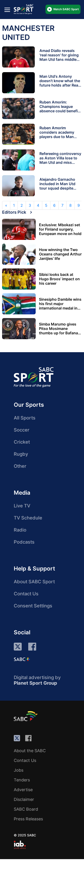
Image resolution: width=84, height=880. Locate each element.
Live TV (22, 506)
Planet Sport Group (35, 683)
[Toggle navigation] (7, 9)
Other (20, 466)
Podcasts (24, 542)
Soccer (21, 430)
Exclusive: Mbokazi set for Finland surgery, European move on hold (60, 229)
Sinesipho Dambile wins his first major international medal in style (60, 303)
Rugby (21, 454)
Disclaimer (24, 799)
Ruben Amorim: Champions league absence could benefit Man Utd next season (59, 109)
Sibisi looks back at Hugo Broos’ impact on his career (59, 279)
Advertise (23, 789)
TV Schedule (28, 518)
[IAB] (20, 845)
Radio (20, 530)
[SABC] (26, 716)
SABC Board (26, 809)
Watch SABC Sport (66, 9)
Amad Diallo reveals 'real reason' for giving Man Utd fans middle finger (59, 57)
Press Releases (28, 818)
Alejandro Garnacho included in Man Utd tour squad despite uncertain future (57, 186)
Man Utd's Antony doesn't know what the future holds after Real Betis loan (59, 83)
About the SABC (30, 750)
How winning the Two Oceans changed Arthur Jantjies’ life (60, 254)
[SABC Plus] (22, 659)
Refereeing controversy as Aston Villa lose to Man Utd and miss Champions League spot (60, 162)
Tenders (22, 779)
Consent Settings (33, 606)
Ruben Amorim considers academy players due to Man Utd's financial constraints (56, 137)
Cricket (22, 442)
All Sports (24, 418)
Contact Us (26, 593)
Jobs (18, 770)
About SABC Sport (34, 581)
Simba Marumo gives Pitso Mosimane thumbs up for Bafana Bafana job (58, 328)
